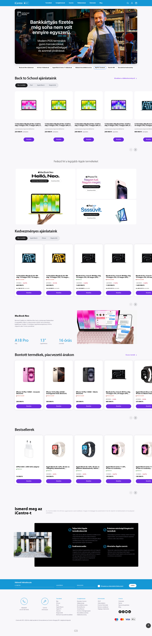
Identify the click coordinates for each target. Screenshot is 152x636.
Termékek (48, 3)
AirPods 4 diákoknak (43, 67)
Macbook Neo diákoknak (26, 67)
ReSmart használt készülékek (64, 615)
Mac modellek (21, 85)
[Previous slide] (17, 36)
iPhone (44, 238)
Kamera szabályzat (103, 607)
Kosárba (28, 139)
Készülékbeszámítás (82, 613)
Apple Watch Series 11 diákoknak (62, 67)
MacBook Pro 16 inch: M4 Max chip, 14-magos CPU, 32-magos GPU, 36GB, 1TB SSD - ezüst (118, 277)
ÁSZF (99, 601)
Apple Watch (41, 85)
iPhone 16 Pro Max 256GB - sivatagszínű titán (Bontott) (56, 392)
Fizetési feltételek (103, 605)
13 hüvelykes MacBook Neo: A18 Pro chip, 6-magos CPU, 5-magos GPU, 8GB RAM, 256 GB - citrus (58, 125)
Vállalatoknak (81, 3)
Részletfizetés (81, 607)
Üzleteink (93, 3)
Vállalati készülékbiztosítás (83, 67)
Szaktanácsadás (79, 546)
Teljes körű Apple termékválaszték (79, 530)
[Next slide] (135, 36)
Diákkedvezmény (82, 615)
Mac (57, 601)
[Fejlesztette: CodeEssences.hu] (76, 631)
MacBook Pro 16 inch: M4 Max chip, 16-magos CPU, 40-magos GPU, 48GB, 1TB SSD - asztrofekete (88, 277)
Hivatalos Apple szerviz (117, 546)
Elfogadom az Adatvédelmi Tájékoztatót (112, 586)
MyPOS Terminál (100, 67)
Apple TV (58, 609)
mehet (133, 585)
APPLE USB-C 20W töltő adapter (27, 467)
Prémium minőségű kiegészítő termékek (120, 530)
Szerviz (71, 3)
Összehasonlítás (55, 181)
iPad (31, 85)
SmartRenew (80, 609)
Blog (101, 3)
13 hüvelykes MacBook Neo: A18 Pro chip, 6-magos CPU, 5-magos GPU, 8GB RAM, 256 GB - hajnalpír (28, 125)
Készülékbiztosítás (82, 605)
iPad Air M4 (111, 67)
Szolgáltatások (60, 3)
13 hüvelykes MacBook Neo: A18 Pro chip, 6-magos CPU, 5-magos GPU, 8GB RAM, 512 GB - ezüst (118, 125)
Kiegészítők (52, 85)
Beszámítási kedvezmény (125, 67)
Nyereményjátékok (124, 605)
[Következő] (135, 149)
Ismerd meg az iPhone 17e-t (91, 186)
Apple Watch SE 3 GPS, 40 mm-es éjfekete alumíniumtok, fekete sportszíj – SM (87, 468)
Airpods (58, 611)
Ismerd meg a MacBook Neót (39, 181)
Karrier (120, 603)
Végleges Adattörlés (103, 609)
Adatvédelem (101, 603)
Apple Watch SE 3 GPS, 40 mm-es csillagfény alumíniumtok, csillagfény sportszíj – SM (57, 468)
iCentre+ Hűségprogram (84, 611)
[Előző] (131, 149)
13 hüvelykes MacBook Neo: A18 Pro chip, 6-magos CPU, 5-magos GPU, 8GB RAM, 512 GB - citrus (88, 125)
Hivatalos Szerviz (81, 601)
